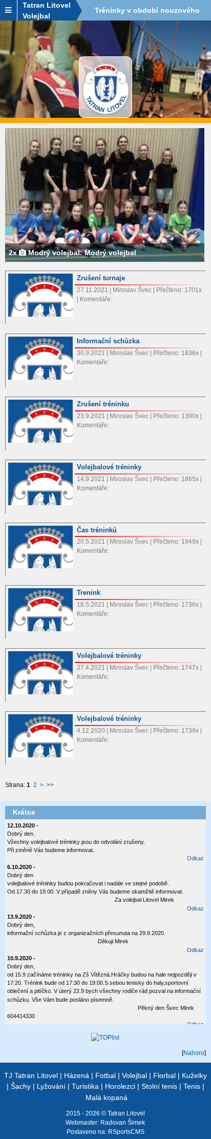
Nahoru (193, 1053)
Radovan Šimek (122, 1122)
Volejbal (134, 1075)
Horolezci (120, 1086)
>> (50, 785)
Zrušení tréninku (103, 404)
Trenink (88, 592)
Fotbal (105, 1075)
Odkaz (195, 858)
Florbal (164, 1075)
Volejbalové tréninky (109, 467)
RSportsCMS (126, 1131)
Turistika (85, 1086)
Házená (76, 1075)
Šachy (21, 1086)
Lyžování (51, 1086)
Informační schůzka (108, 341)
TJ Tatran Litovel (31, 1075)
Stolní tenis (159, 1086)
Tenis (191, 1086)
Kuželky (194, 1075)
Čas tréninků (97, 530)
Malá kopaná (107, 1097)
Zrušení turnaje (101, 278)
